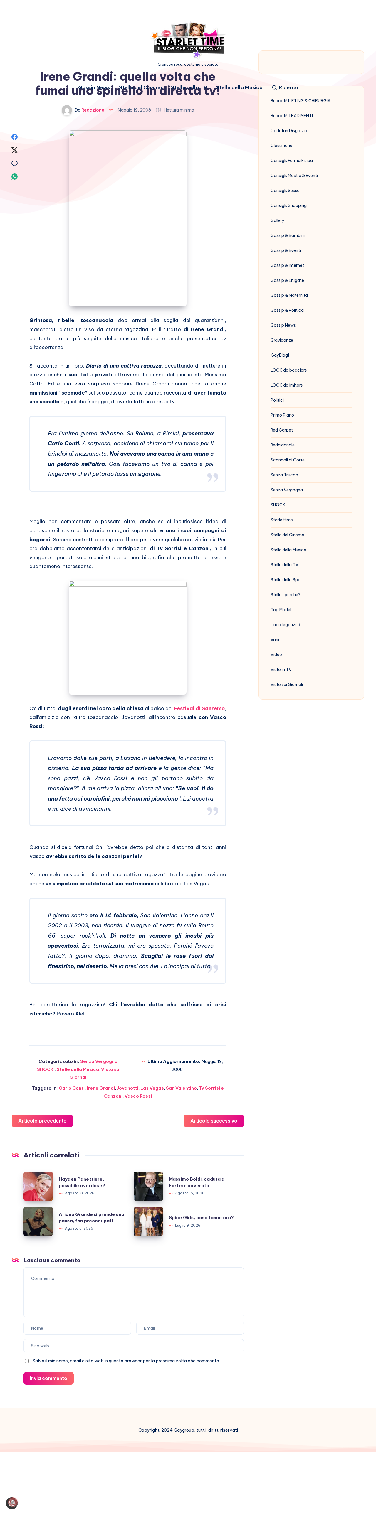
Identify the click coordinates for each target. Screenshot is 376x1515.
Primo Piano (282, 415)
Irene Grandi (101, 1088)
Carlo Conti (72, 1088)
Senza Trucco (284, 475)
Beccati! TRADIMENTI (292, 115)
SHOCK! (46, 1069)
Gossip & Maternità (289, 295)
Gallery (277, 220)
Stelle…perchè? (286, 594)
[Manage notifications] (13, 1502)
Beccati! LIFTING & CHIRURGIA (300, 100)
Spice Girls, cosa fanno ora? (201, 1217)
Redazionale (283, 445)
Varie (276, 639)
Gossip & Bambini (288, 235)
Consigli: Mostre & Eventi (294, 175)
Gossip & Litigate (287, 280)
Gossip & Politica (287, 310)
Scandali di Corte (288, 460)
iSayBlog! (280, 355)
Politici (277, 400)
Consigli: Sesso (285, 190)
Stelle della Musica (239, 88)
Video (276, 654)
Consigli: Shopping (289, 205)
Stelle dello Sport (287, 579)
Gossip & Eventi (286, 250)
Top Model (281, 609)
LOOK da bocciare (289, 370)
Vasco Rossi (138, 1096)
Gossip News (94, 88)
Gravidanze (282, 340)
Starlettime (282, 520)
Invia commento (48, 1378)
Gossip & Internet (287, 265)
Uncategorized (285, 624)
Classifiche (281, 145)
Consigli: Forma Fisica (292, 160)
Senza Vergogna (99, 1061)
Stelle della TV (189, 88)
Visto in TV (281, 669)
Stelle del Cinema (140, 88)
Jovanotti (127, 1088)
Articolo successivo (213, 1121)
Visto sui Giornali (287, 684)
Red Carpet (282, 430)
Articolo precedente (42, 1121)
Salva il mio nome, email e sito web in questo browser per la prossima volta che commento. (126, 1361)
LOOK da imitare (287, 385)
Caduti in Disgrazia (289, 130)
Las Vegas (152, 1088)
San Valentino (181, 1088)
